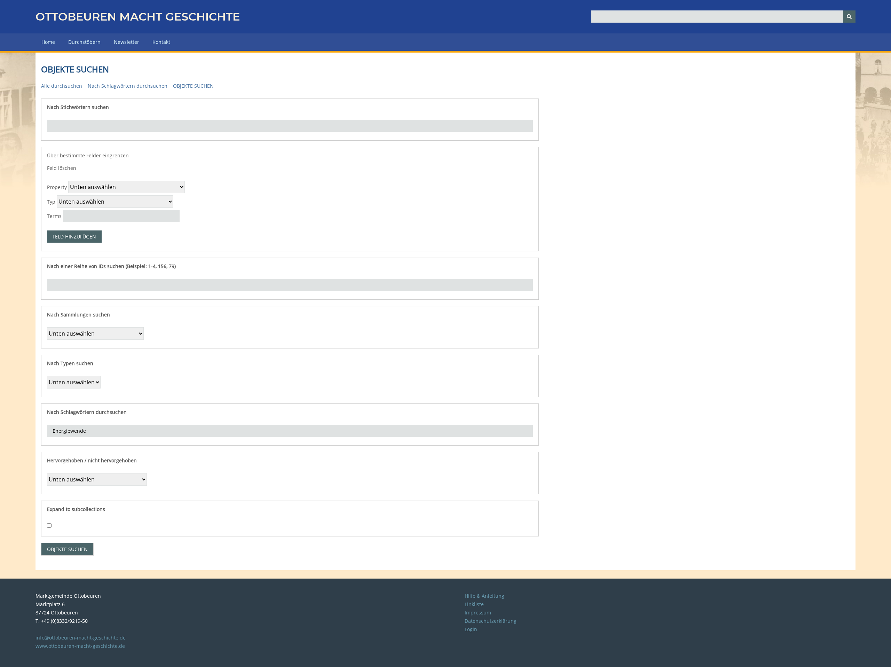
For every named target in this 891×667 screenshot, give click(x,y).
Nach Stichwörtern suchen (78, 107)
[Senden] (849, 16)
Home (48, 42)
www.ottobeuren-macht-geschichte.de (80, 646)
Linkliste (474, 604)
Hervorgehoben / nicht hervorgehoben (92, 460)
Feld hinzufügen (74, 236)
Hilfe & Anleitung (484, 596)
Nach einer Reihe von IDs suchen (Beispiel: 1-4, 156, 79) (111, 266)
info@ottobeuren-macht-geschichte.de (81, 637)
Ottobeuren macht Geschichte (138, 16)
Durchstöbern (84, 42)
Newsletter (126, 42)
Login (471, 629)
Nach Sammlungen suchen (78, 314)
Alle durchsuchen (61, 86)
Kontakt (161, 42)
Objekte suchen (193, 86)
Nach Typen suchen (70, 363)
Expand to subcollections (76, 509)
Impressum (478, 612)
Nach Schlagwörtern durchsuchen (127, 86)
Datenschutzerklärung (491, 621)
